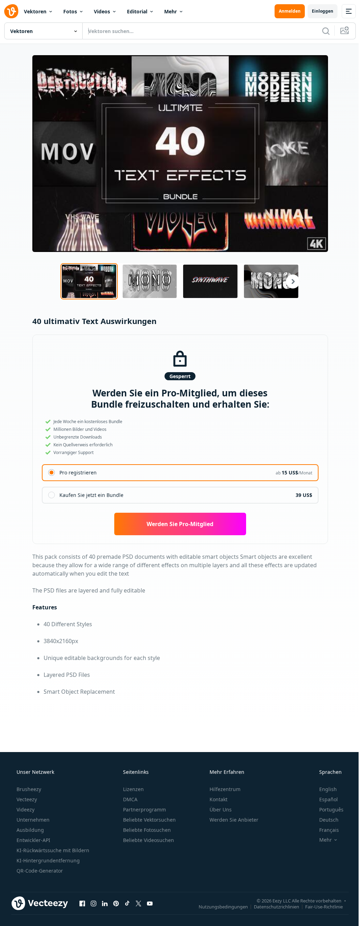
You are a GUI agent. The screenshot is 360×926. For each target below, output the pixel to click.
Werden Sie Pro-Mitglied (180, 524)
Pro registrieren (78, 472)
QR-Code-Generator (40, 870)
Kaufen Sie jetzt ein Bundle (91, 495)
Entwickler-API (33, 840)
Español (328, 799)
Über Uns (221, 809)
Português (331, 809)
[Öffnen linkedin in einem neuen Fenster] (105, 903)
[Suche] (326, 31)
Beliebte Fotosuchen (147, 830)
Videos (102, 11)
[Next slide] (288, 281)
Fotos (70, 11)
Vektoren (35, 11)
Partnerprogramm (144, 809)
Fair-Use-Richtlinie (324, 907)
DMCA (130, 799)
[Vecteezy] (11, 11)
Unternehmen (33, 819)
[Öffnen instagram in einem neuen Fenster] (93, 903)
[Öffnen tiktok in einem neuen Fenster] (127, 903)
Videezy (25, 809)
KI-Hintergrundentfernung (48, 860)
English (328, 789)
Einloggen (322, 11)
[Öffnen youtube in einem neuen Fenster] (150, 903)
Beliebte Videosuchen (148, 840)
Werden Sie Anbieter (234, 819)
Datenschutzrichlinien (276, 907)
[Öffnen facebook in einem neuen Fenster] (82, 903)
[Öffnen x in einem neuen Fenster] (138, 903)
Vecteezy (27, 799)
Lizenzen (133, 789)
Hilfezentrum (225, 789)
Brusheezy (29, 789)
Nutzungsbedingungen (223, 907)
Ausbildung (30, 830)
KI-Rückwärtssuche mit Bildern (53, 850)
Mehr (170, 11)
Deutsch (329, 819)
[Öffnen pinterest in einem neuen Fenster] (116, 903)
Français (329, 830)
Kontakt (218, 799)
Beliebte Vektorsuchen (149, 819)
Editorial (137, 11)
